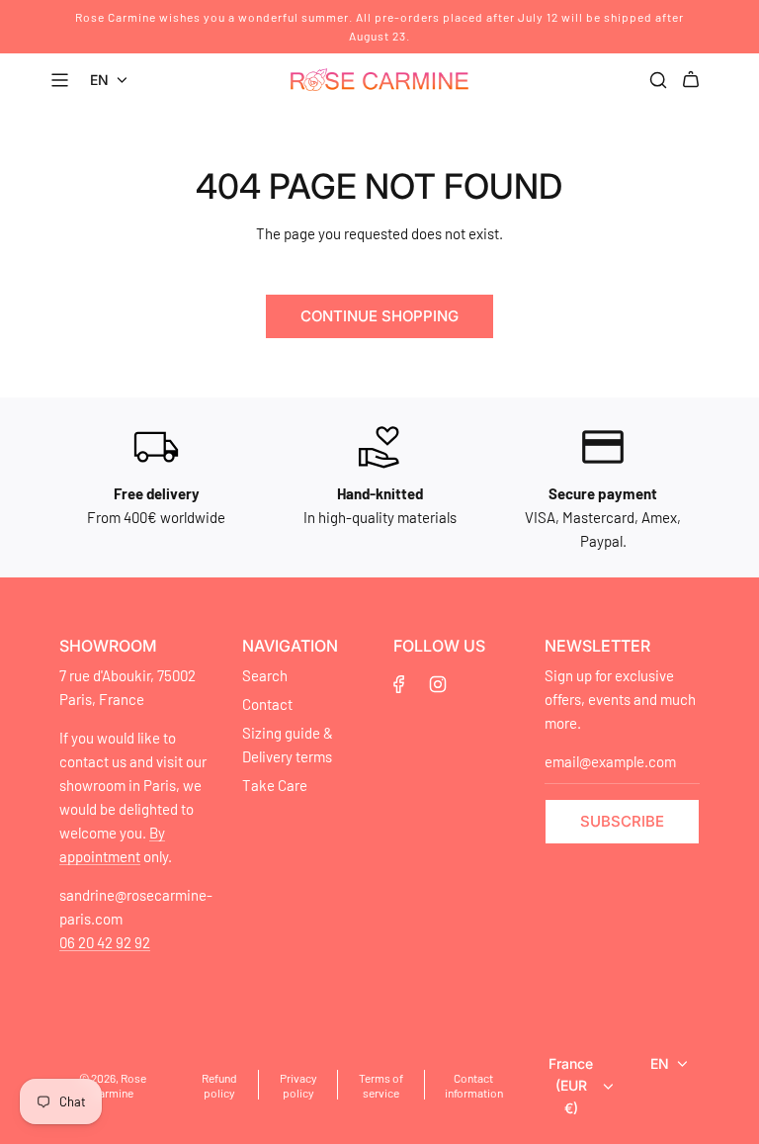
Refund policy (219, 1085)
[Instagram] (438, 684)
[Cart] (694, 80)
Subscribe (622, 821)
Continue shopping (379, 316)
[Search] (658, 80)
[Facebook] (399, 684)
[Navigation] (62, 80)
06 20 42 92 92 (104, 942)
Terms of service (381, 1085)
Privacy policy (298, 1085)
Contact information (474, 1085)
